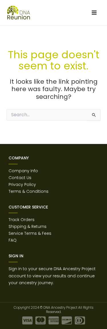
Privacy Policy (22, 184)
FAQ (13, 240)
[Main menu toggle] (94, 13)
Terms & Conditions (29, 191)
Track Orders (22, 219)
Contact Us (20, 177)
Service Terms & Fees (30, 233)
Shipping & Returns (28, 226)
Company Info (23, 171)
